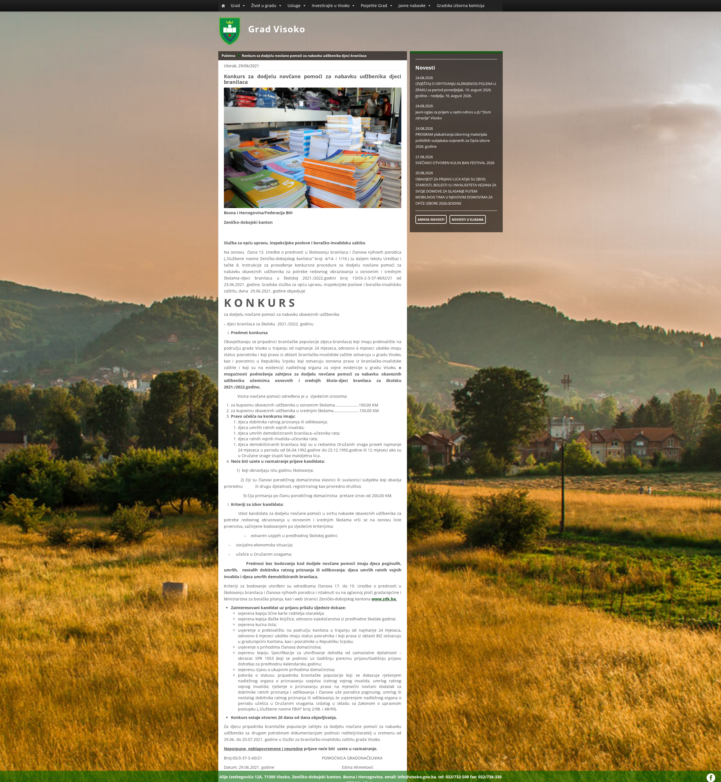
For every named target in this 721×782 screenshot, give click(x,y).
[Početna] (223, 5)
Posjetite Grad (374, 5)
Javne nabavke (412, 5)
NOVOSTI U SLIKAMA (468, 219)
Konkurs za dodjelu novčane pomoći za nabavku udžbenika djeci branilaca (304, 55)
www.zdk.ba (383, 599)
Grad (235, 5)
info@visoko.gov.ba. (417, 776)
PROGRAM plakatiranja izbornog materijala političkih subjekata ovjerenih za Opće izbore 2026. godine (452, 140)
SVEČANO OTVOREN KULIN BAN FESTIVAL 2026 (454, 162)
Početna (228, 55)
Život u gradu (263, 5)
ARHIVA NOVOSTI (431, 219)
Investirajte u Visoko (331, 5)
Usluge (294, 5)
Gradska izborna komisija (460, 5)
